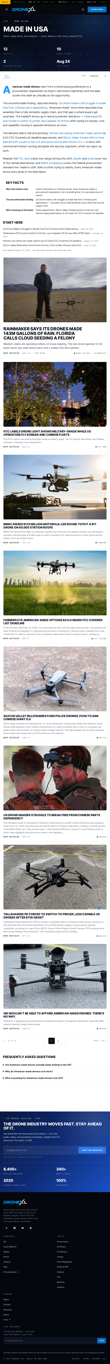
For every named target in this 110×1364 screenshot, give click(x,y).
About (6, 1299)
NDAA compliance (52, 163)
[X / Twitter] (6, 1228)
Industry (60, 1287)
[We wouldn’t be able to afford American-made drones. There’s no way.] (55, 976)
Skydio (77, 158)
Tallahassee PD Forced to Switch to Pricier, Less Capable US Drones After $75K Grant (46, 233)
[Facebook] (14, 1228)
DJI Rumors (62, 1252)
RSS (105, 1359)
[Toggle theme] (83, 9)
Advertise (7, 1309)
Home (5, 21)
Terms (86, 1359)
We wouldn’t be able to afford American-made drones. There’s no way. (53, 1015)
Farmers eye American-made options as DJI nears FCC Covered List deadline (42, 240)
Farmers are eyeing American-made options (75, 133)
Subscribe (97, 9)
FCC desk (24, 158)
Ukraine (60, 1272)
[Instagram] (31, 1228)
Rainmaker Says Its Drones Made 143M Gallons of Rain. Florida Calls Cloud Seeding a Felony (42, 333)
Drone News (62, 1241)
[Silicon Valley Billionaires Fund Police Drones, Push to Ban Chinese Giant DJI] (55, 679)
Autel (91, 158)
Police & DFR (62, 1267)
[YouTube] (22, 1228)
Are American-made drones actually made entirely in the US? (38, 1064)
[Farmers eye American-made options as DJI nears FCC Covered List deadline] (55, 583)
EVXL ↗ (6, 1320)
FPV (59, 1277)
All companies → (10, 1272)
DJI (4, 1241)
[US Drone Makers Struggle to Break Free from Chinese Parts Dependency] (55, 778)
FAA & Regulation (64, 1262)
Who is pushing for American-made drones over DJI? (34, 1078)
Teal (5, 1267)
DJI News (61, 1247)
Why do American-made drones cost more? (29, 1071)
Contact (6, 1304)
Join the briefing (92, 1150)
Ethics (6, 1315)
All (7, 76)
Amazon (7, 1262)
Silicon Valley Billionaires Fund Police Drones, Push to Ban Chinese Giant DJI (42, 245)
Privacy (76, 1359)
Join (101, 1341)
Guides (60, 1257)
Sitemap (96, 1359)
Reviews (60, 1282)
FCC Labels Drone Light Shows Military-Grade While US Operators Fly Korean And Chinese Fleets (47, 433)
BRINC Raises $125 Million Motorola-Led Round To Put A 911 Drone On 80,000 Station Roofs (49, 525)
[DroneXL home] (24, 9)
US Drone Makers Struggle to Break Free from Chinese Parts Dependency (40, 229)
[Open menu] (6, 9)
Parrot (6, 1257)
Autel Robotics (9, 1247)
